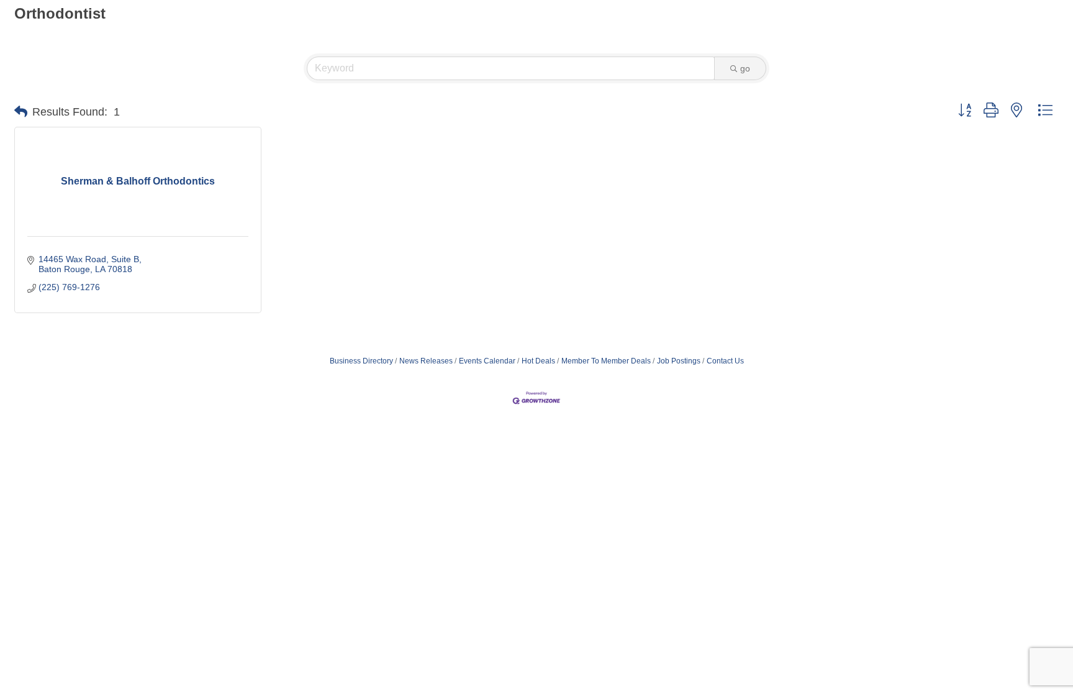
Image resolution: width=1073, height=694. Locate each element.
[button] (20, 112)
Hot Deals (538, 361)
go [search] (745, 68)
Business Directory (361, 361)
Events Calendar (487, 361)
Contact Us (725, 361)
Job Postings (678, 361)
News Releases (426, 361)
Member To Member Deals (606, 361)
